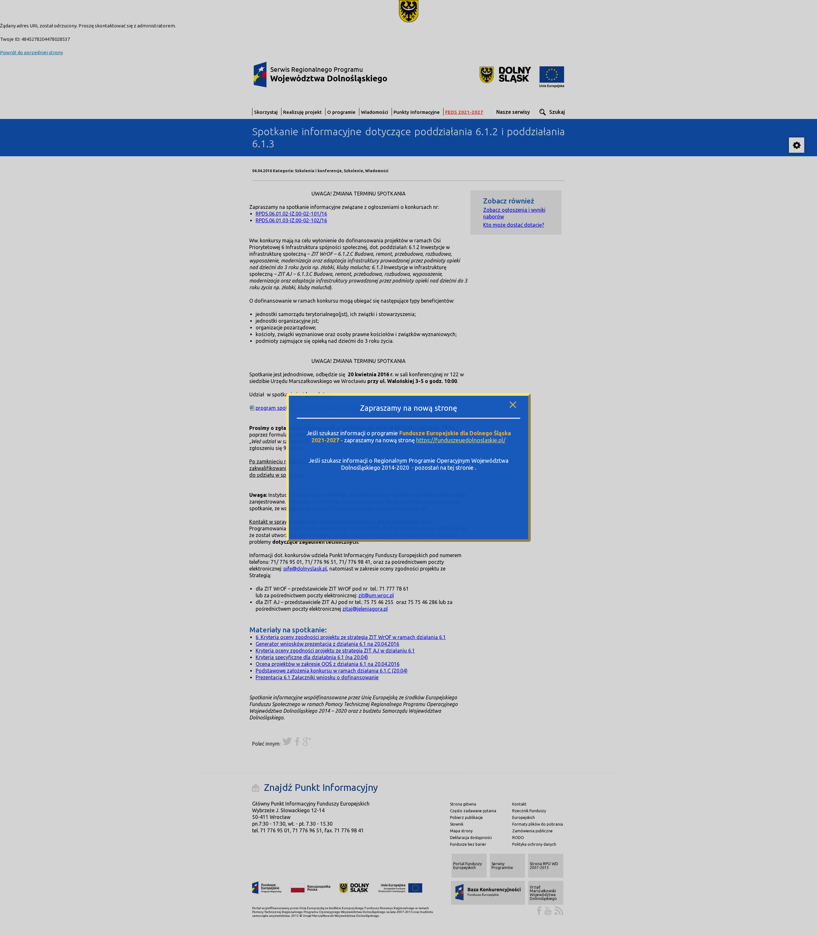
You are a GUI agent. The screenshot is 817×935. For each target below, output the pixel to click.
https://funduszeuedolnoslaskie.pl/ (461, 440)
